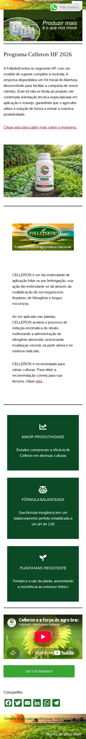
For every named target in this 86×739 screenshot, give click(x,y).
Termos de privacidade (63, 734)
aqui (39, 381)
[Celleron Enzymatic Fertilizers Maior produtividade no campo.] (6, 5)
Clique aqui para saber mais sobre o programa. (40, 127)
